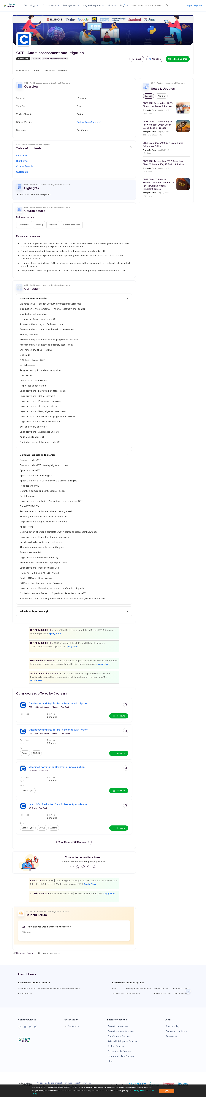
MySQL (42, 828)
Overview (21, 155)
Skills (22, 748)
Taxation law (118, 993)
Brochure (120, 716)
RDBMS (36, 753)
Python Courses (116, 1046)
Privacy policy (173, 1026)
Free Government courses (121, 1031)
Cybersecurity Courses (119, 1051)
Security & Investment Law (138, 988)
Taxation (53, 225)
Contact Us (73, 1026)
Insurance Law (180, 988)
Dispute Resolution (71, 225)
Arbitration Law (133, 993)
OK (167, 1090)
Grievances (171, 1036)
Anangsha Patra (149, 110)
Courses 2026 (25, 993)
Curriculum (22, 171)
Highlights (21, 160)
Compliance (24, 225)
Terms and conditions (176, 1031)
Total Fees (24, 714)
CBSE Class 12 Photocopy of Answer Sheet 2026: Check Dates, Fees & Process (157, 124)
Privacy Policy (138, 1091)
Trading (39, 225)
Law (114, 988)
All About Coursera (27, 988)
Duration (51, 714)
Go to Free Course (177, 59)
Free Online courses (118, 1026)
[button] (137, 59)
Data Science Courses (119, 1036)
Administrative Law (162, 993)
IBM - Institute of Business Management (44, 707)
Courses (36, 70)
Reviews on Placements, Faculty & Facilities (59, 988)
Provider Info (22, 70)
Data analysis (28, 790)
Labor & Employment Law (185, 993)
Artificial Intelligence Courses (122, 1041)
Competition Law (161, 988)
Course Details (24, 166)
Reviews (62, 70)
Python (25, 753)
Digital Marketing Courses (121, 1056)
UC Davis (33, 808)
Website (156, 59)
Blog (110, 1061)
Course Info (49, 70)
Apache (53, 828)
